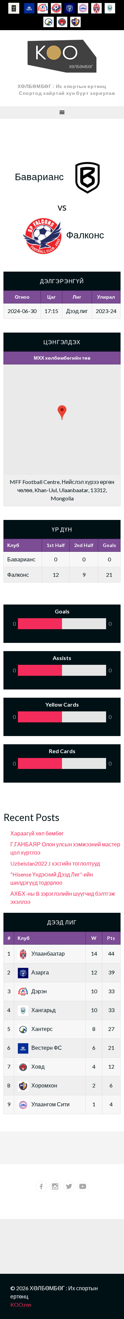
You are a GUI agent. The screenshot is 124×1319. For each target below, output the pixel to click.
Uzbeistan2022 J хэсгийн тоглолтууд (55, 863)
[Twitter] (69, 1186)
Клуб (24, 938)
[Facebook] (41, 1186)
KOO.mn (20, 1304)
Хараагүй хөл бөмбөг (37, 833)
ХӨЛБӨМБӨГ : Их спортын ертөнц (62, 86)
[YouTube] (83, 1186)
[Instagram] (55, 1186)
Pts (111, 938)
